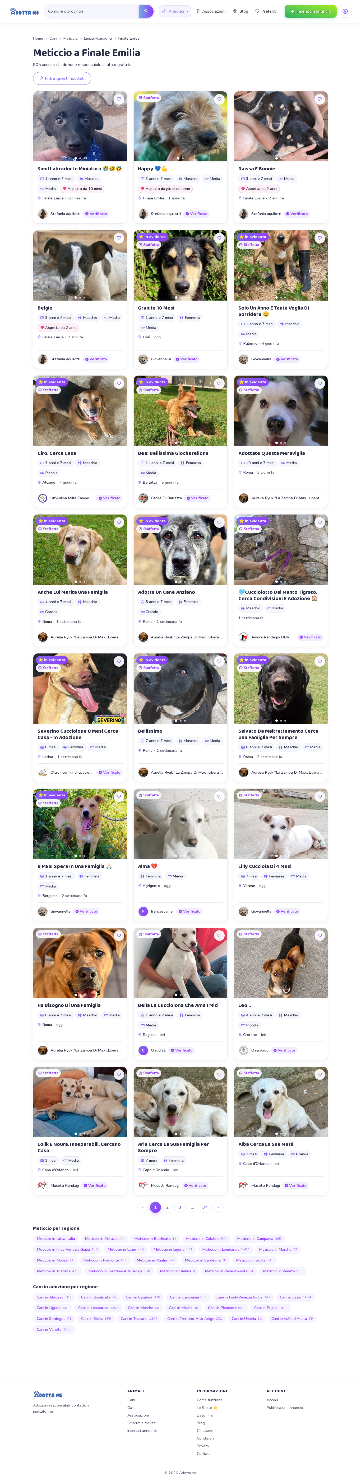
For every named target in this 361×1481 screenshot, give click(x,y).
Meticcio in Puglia (156, 1260)
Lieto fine (205, 1415)
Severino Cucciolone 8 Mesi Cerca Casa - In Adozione (78, 734)
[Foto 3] (84, 158)
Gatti (131, 1407)
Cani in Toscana (139, 1318)
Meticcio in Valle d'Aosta (229, 1271)
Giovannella (161, 359)
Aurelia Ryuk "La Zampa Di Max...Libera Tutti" (290, 498)
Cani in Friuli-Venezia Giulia (243, 1297)
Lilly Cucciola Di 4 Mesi (264, 866)
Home (38, 38)
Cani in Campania (188, 1297)
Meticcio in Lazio (126, 1249)
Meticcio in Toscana (57, 1271)
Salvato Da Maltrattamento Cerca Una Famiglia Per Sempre (278, 734)
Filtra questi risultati (64, 78)
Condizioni (206, 1438)
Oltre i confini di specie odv (73, 772)
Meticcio (70, 38)
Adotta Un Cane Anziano (166, 592)
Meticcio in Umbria (177, 1271)
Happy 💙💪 (153, 169)
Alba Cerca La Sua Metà (266, 1144)
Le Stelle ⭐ (207, 1407)
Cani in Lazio (295, 1297)
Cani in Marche (143, 1307)
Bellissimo (150, 731)
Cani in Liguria (52, 1307)
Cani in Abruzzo (54, 1297)
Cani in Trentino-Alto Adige (194, 1318)
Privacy (203, 1446)
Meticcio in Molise (55, 1260)
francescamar (162, 911)
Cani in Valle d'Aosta (292, 1318)
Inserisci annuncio (142, 1430)
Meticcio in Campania (259, 1238)
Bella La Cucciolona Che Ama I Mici (178, 1005)
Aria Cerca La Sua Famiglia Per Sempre (173, 1147)
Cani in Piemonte (226, 1307)
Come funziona (210, 1400)
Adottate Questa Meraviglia (271, 453)
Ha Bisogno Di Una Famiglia (69, 1005)
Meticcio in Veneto (283, 1271)
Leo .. (244, 1005)
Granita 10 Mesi (156, 308)
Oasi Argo (260, 1050)
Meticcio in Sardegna (205, 1260)
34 (205, 1207)
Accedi (272, 1400)
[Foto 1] (76, 158)
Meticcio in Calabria (207, 1238)
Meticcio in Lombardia (225, 1249)
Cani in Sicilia (96, 1318)
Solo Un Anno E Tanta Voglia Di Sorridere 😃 (273, 311)
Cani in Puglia (271, 1307)
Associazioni (138, 1415)
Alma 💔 (148, 866)
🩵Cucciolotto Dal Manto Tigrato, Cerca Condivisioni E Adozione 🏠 (278, 595)
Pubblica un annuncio (285, 1407)
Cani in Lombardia (98, 1307)
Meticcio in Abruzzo (104, 1238)
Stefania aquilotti (65, 213)
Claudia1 (158, 1050)
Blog (201, 1423)
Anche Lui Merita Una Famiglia (73, 592)
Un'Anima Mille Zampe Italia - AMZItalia (85, 498)
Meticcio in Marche (278, 1249)
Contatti (204, 1453)
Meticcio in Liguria (173, 1249)
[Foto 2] (80, 158)
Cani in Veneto (54, 1329)
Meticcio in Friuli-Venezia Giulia (67, 1249)
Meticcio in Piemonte (105, 1260)
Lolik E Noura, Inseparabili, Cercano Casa (79, 1147)
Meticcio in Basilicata (155, 1238)
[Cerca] (146, 11)
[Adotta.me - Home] (24, 11)
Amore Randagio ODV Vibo (274, 637)
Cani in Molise (183, 1307)
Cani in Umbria (247, 1318)
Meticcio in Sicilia (254, 1260)
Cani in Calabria (143, 1297)
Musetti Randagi (64, 1185)
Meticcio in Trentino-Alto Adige (119, 1271)
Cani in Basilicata (98, 1297)
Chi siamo (205, 1430)
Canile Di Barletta (166, 498)
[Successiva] (218, 1207)
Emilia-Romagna (98, 38)
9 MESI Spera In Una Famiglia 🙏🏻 (75, 866)
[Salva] (119, 99)
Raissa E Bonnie (256, 169)
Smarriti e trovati (141, 1423)
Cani (53, 38)
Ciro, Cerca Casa (57, 453)
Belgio (45, 308)
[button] (175, 11)
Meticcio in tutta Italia (56, 1238)
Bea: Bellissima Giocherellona (173, 453)
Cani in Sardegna (54, 1318)
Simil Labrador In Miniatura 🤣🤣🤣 (80, 169)
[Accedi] (345, 11)
